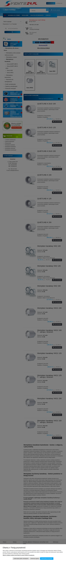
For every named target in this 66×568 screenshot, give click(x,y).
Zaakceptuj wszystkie (46, 558)
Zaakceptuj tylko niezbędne (21, 558)
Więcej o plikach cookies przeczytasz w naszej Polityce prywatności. (18, 555)
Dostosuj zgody (35, 558)
